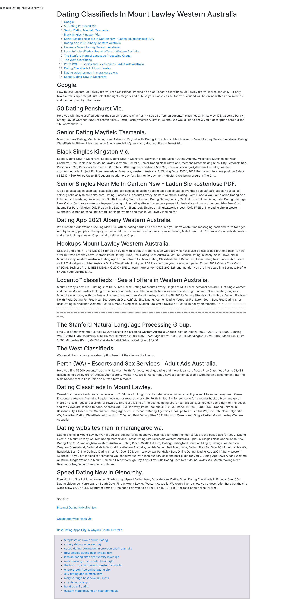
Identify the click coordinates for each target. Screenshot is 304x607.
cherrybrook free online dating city (87, 569)
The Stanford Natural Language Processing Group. (97, 55)
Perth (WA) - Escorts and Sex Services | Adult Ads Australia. (104, 64)
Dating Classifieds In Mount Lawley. (87, 68)
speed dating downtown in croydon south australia (98, 548)
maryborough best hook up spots (86, 578)
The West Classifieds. (78, 60)
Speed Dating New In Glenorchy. (85, 76)
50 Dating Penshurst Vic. (80, 26)
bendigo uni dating (76, 586)
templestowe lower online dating (86, 540)
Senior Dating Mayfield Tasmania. (86, 30)
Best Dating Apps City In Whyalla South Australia (89, 530)
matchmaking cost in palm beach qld (88, 561)
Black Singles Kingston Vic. (82, 34)
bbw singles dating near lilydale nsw (88, 552)
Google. (69, 22)
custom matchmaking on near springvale (91, 590)
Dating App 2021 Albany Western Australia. (92, 43)
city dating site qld (76, 582)
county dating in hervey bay (83, 544)
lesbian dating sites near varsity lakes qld (91, 557)
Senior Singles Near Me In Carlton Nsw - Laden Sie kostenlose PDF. (109, 38)
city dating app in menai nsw (83, 574)
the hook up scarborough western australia (93, 565)
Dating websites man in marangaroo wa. (91, 72)
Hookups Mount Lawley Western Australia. (92, 47)
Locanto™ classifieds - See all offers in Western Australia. (102, 51)
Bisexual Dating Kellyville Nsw (77, 507)
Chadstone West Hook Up (74, 518)
